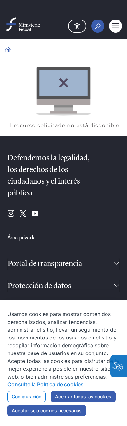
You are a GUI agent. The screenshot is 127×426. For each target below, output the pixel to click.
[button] (77, 26)
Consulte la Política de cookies (45, 384)
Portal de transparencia (45, 264)
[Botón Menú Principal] (115, 26)
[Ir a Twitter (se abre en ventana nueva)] (23, 214)
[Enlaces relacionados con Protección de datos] (116, 286)
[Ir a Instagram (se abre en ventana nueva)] (11, 214)
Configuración (26, 396)
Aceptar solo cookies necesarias (47, 410)
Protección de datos (39, 286)
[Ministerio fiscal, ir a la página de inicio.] (23, 24)
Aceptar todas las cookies (83, 396)
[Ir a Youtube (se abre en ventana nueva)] (35, 214)
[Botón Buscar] (97, 26)
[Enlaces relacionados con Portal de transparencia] (116, 264)
